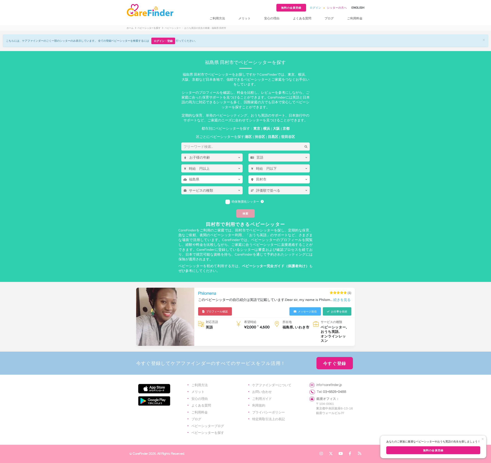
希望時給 (250, 322)
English (358, 7)
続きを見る (342, 299)
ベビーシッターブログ (207, 426)
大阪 (276, 128)
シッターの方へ (337, 7)
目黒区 (273, 136)
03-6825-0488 (334, 391)
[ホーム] (164, 10)
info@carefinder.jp (329, 385)
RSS (359, 453)
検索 (245, 213)
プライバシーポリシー (268, 412)
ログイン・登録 (163, 40)
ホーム (130, 28)
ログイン (315, 7)
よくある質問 (302, 18)
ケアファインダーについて (271, 385)
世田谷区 (288, 136)
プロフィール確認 (217, 311)
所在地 (287, 322)
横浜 (266, 128)
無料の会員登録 (291, 7)
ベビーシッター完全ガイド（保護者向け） (275, 266)
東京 (256, 128)
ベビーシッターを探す (149, 28)
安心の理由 (271, 18)
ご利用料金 (354, 18)
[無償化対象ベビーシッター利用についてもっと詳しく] (262, 201)
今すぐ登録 (334, 363)
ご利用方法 (217, 18)
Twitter (331, 453)
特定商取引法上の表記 (268, 419)
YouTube (340, 453)
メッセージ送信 (307, 311)
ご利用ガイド (262, 398)
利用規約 (258, 405)
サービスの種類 (331, 322)
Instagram (321, 453)
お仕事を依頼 (339, 311)
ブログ (329, 18)
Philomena (207, 293)
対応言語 (212, 322)
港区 (248, 136)
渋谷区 (260, 136)
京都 (286, 128)
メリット (244, 18)
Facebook (350, 453)
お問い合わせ (262, 391)
